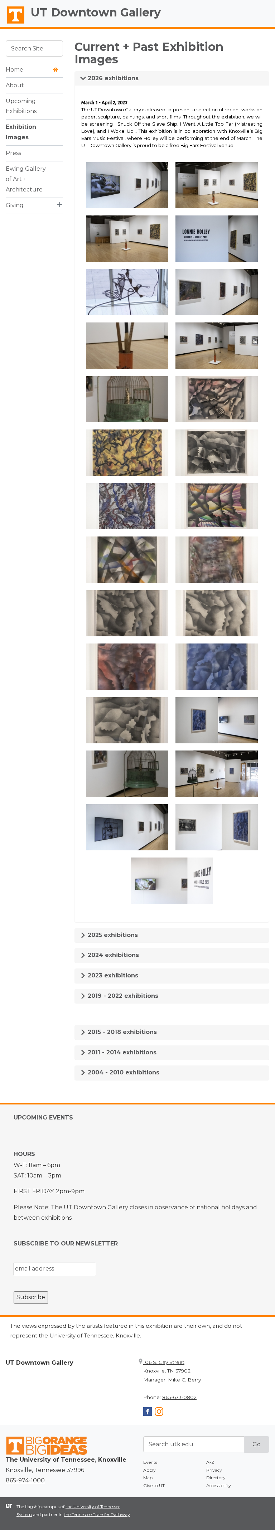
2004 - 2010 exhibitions (122, 1072)
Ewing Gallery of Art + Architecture (26, 179)
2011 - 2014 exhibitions (121, 1052)
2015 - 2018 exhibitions (121, 1032)
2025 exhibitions (112, 935)
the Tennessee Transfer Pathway (97, 1514)
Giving (15, 205)
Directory (216, 1477)
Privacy (214, 1470)
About (15, 85)
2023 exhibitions (112, 975)
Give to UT (154, 1485)
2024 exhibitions (112, 955)
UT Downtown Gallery (96, 12)
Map (148, 1477)
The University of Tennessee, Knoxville (12, 23)
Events (150, 1462)
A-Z (210, 1462)
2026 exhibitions (112, 78)
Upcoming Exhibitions (21, 106)
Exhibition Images (21, 132)
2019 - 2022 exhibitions (122, 995)
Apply (149, 1470)
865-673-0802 (179, 1397)
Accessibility (218, 1485)
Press (13, 153)
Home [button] (14, 69)
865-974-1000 (25, 1480)
